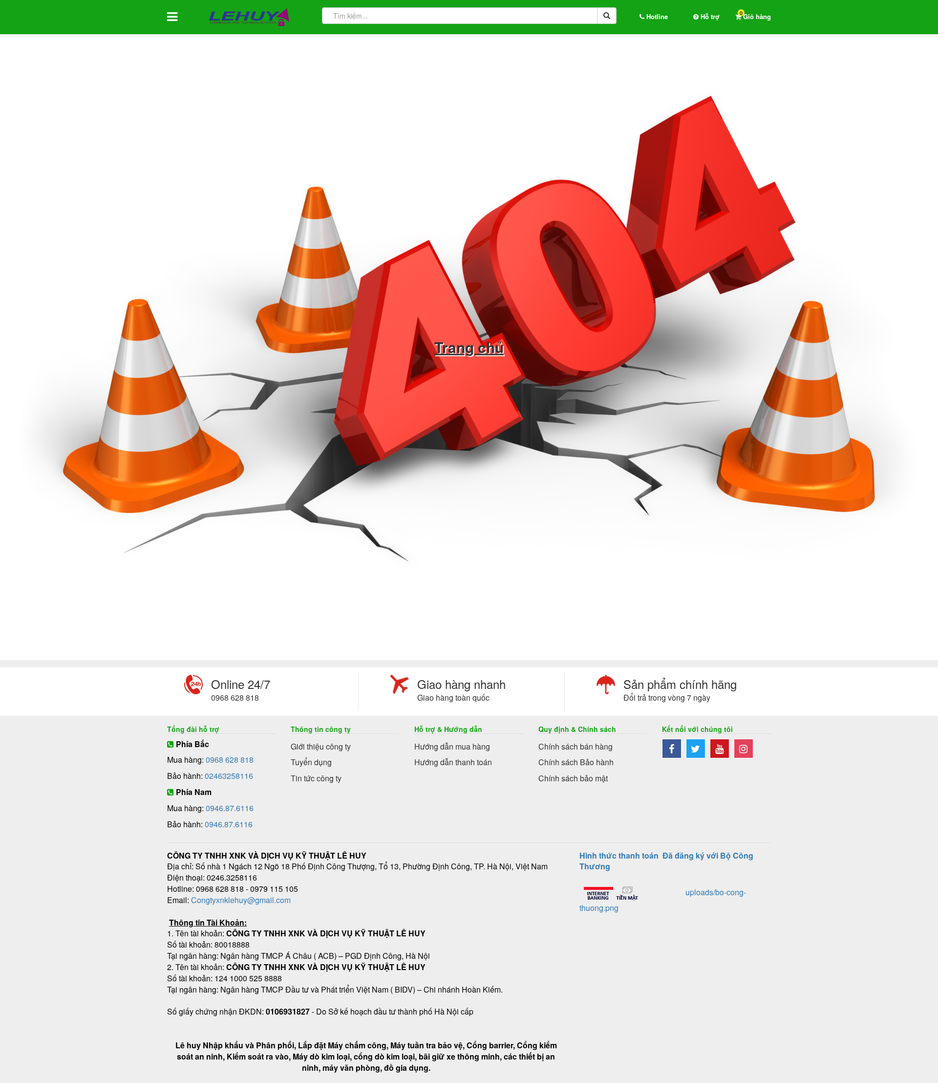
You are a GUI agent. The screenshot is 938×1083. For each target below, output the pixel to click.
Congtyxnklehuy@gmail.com (241, 900)
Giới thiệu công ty (321, 746)
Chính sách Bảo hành (576, 762)
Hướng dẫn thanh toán (453, 762)
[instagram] (745, 749)
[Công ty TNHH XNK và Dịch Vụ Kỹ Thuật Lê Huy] (249, 17)
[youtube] (722, 749)
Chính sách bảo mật (573, 778)
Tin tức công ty (316, 778)
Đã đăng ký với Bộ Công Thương (666, 861)
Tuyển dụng (311, 762)
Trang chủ (469, 347)
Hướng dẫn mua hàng (452, 746)
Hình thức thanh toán (619, 855)
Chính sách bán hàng (575, 746)
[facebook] (674, 749)
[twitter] (698, 749)
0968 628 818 (230, 759)
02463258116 (229, 775)
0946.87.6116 (230, 808)
